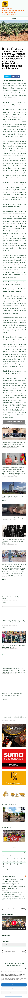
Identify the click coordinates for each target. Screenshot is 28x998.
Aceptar (14, 985)
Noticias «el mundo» (9, 876)
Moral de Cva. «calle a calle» (9, 804)
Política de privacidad (17, 996)
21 (17, 861)
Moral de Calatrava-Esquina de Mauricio (13, 10)
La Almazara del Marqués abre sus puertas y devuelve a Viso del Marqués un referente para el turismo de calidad (13, 670)
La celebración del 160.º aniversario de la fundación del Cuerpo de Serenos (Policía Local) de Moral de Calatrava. (13, 444)
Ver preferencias (14, 992)
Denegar (14, 989)
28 (17, 864)
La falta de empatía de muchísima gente (14, 518)
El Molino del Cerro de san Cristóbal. (13, 496)
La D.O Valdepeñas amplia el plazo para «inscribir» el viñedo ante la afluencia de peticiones (13, 622)
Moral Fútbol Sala (6, 827)
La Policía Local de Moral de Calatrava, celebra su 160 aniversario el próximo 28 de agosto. (13, 541)
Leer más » (4, 450)
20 (14, 861)
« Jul (7, 869)
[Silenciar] (21, 928)
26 (10, 864)
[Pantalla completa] (24, 928)
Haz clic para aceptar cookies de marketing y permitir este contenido (14, 422)
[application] (14, 923)
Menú (14, 18)
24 (3, 864)
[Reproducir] (4, 928)
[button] (26, 969)
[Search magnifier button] (24, 909)
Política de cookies (9, 996)
